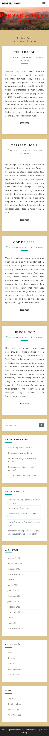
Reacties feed (13, 709)
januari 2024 (13, 601)
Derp (9, 652)
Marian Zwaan (13, 522)
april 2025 (12, 579)
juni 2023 (11, 617)
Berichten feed (14, 704)
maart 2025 (12, 585)
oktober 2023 (13, 606)
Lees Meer (25, 123)
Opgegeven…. (26, 508)
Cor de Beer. (24, 242)
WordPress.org (14, 714)
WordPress (33, 730)
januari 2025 (13, 590)
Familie (10, 663)
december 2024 (14, 596)
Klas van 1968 (13, 674)
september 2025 (15, 574)
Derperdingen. (24, 145)
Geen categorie (14, 668)
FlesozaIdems (13, 499)
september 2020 (15, 628)
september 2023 (15, 612)
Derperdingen (11, 3)
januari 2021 (13, 623)
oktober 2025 (13, 568)
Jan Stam (34, 57)
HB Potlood (24, 332)
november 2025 (14, 563)
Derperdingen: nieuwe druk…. (21, 447)
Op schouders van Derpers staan (22, 475)
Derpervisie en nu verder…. (19, 453)
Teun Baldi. (24, 52)
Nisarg (24, 732)
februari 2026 (13, 558)
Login (10, 698)
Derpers (11, 658)
